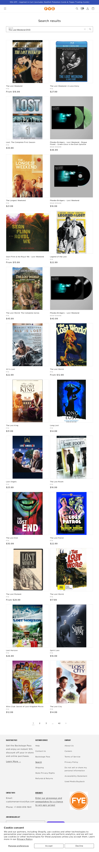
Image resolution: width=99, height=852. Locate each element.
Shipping (39, 768)
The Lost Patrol (57, 538)
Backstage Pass (42, 757)
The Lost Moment (13, 594)
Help (37, 746)
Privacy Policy (24, 839)
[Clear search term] (85, 29)
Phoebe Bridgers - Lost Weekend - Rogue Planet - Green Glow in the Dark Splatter (68, 143)
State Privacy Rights (45, 773)
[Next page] (65, 723)
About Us (69, 746)
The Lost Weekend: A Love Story (64, 86)
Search (38, 762)
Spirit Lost (55, 650)
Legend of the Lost (58, 257)
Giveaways (39, 793)
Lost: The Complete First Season (20, 142)
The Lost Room (57, 482)
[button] (5, 8)
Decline (79, 846)
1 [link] (33, 723)
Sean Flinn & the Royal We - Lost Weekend (25, 257)
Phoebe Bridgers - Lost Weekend (64, 200)
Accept (49, 846)
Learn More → (13, 761)
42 (59, 723)
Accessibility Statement (76, 776)
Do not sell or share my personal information (76, 769)
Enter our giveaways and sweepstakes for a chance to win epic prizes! (49, 801)
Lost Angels (11, 482)
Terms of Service (72, 757)
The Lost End (12, 538)
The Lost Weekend (14, 86)
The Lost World (57, 369)
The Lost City (56, 706)
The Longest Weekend (16, 200)
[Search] (90, 29)
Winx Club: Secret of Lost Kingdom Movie (24, 706)
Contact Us (40, 751)
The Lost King (12, 425)
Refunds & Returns (44, 778)
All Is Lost (10, 369)
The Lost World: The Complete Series (22, 313)
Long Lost (54, 425)
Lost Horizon (12, 650)
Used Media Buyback (75, 781)
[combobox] (49, 29)
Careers (68, 751)
